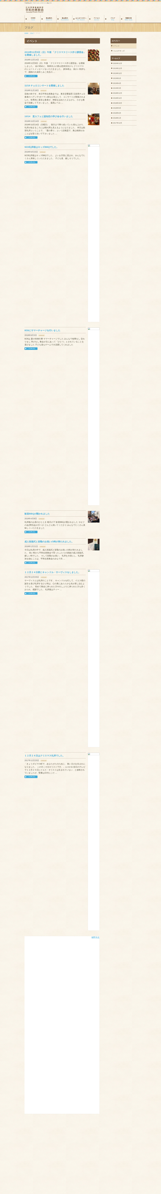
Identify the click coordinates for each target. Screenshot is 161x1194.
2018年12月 (117, 93)
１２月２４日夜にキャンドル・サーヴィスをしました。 (52, 572)
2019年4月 (117, 83)
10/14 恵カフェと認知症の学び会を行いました (49, 116)
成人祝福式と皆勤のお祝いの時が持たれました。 (49, 541)
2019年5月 (117, 78)
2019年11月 (117, 73)
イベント (43, 60)
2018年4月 (117, 113)
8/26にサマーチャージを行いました (42, 330)
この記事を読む (31, 76)
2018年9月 (117, 108)
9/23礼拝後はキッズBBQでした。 (42, 147)
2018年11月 (117, 98)
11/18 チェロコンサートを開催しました (44, 85)
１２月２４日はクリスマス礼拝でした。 (45, 755)
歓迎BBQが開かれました (37, 513)
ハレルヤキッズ (119, 51)
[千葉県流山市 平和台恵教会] (35, 10)
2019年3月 (117, 88)
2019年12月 (117, 68)
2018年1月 (117, 118)
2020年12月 (117, 63)
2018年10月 (117, 103)
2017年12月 (117, 123)
